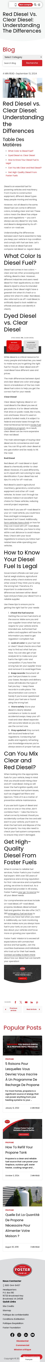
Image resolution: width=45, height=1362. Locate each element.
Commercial (22, 1345)
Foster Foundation (12, 1327)
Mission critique (22, 1349)
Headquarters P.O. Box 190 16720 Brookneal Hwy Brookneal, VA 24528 (13, 1294)
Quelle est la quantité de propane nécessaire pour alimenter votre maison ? (22, 1225)
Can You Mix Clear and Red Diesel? (25, 167)
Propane (9, 1059)
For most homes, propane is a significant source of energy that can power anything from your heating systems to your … (22, 1095)
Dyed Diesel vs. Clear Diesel (21, 155)
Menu (39, 5)
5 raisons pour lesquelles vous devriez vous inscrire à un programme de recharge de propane (22, 1074)
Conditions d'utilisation (13, 1319)
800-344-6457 (12, 1285)
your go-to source (27, 892)
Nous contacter (31, 1356)
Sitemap (7, 1310)
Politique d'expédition (13, 1323)
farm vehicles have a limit (16, 522)
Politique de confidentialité (16, 1314)
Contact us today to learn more (19, 954)
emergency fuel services (20, 913)
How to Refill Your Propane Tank (19, 1150)
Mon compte (25, 4)
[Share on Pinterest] (37, 1002)
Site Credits (8, 1306)
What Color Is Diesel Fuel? (20, 150)
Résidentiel (22, 1341)
